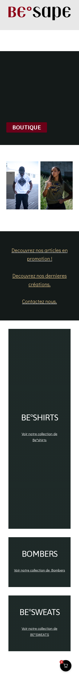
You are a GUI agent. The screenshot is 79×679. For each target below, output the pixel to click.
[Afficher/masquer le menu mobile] (71, 23)
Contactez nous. (39, 301)
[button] (10, 185)
